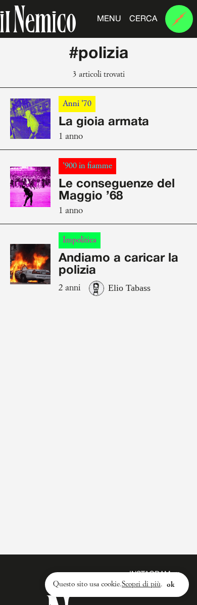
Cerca (143, 19)
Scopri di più (141, 584)
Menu (109, 19)
